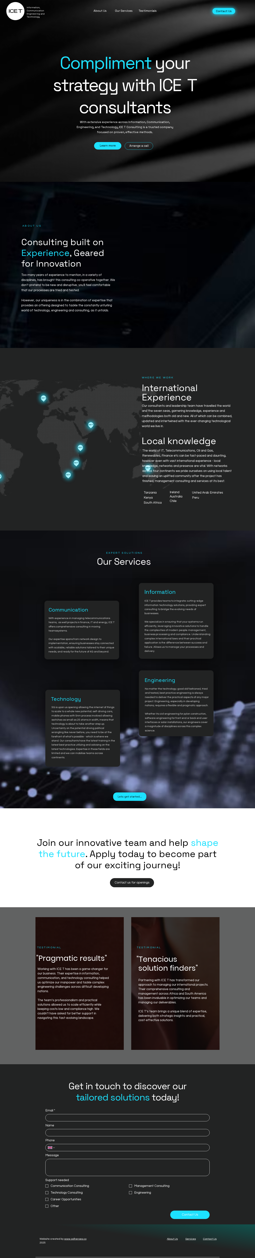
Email (50, 1110)
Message (52, 1155)
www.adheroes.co (75, 1239)
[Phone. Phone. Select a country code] (51, 1147)
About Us (172, 1239)
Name (49, 1125)
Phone (50, 1140)
